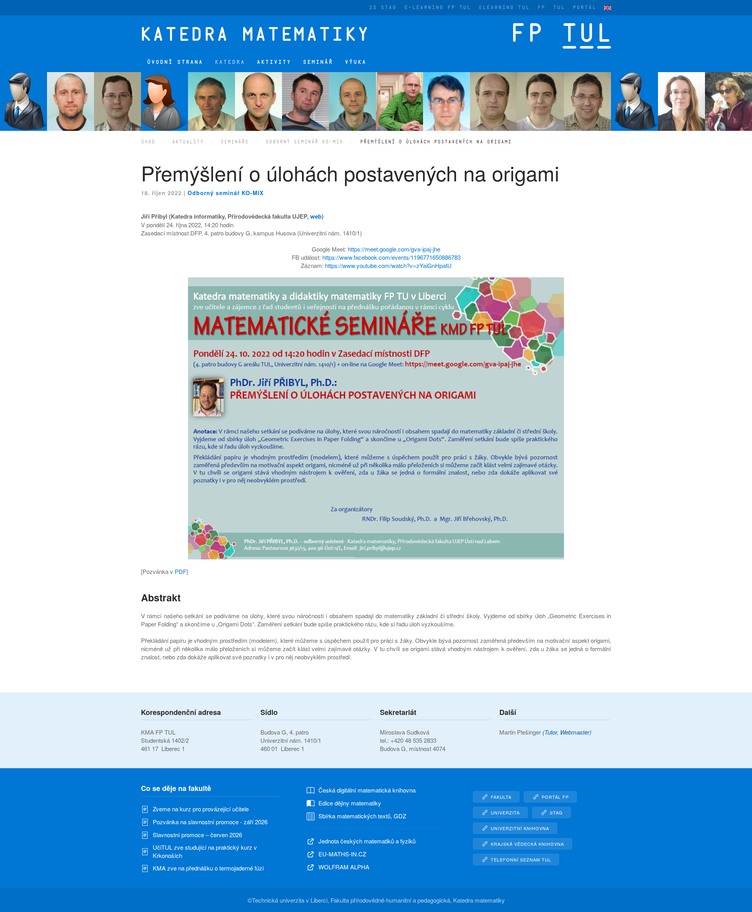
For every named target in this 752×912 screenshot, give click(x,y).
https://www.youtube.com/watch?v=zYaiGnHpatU (388, 265)
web (316, 216)
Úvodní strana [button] (175, 62)
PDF (180, 571)
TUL (559, 7)
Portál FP (555, 797)
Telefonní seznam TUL (521, 859)
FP (541, 7)
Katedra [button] (230, 62)
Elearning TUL (504, 7)
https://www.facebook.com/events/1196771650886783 (391, 257)
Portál (584, 7)
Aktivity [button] (274, 62)
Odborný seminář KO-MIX (226, 193)
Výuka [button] (355, 62)
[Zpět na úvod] (259, 33)
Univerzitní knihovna (520, 828)
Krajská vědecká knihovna (527, 844)
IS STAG (382, 7)
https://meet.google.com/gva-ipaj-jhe (394, 249)
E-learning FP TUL (437, 7)
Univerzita (505, 812)
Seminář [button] (318, 62)
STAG (556, 812)
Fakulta (501, 797)
